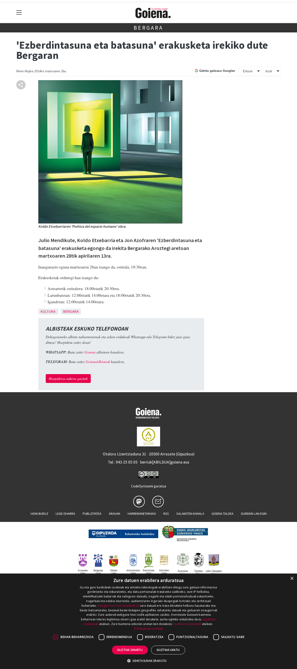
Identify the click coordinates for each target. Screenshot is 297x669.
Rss (166, 513)
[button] (148, 660)
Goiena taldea (222, 513)
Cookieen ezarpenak (187, 624)
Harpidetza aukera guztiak (68, 378)
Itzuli (268, 71)
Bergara (148, 27)
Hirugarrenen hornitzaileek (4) (118, 606)
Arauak (114, 513)
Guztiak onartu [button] (130, 650)
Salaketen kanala (190, 513)
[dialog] (148, 621)
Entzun (247, 71)
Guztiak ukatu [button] (168, 650)
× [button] (292, 578)
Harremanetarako (142, 513)
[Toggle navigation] (19, 13)
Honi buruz (39, 513)
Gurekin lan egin (254, 513)
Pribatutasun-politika (148, 629)
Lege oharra (65, 513)
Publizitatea (92, 513)
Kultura (48, 311)
